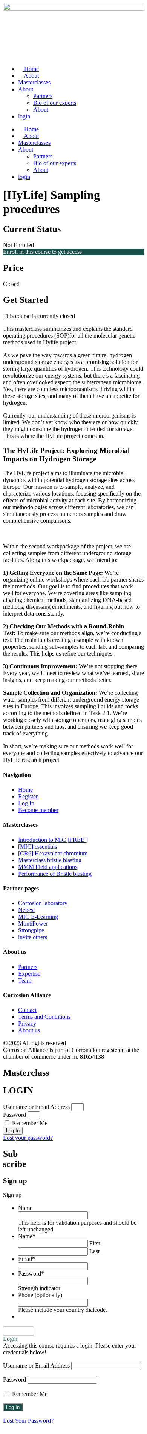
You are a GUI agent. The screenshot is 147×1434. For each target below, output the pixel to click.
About (31, 75)
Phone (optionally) (40, 1295)
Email (26, 1259)
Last (94, 1251)
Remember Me (29, 1123)
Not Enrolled (18, 245)
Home (31, 69)
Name (25, 1208)
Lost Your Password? (28, 1420)
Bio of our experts (54, 103)
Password (14, 1115)
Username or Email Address (36, 1107)
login (24, 116)
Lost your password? (28, 1138)
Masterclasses (34, 82)
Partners (42, 96)
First (94, 1243)
